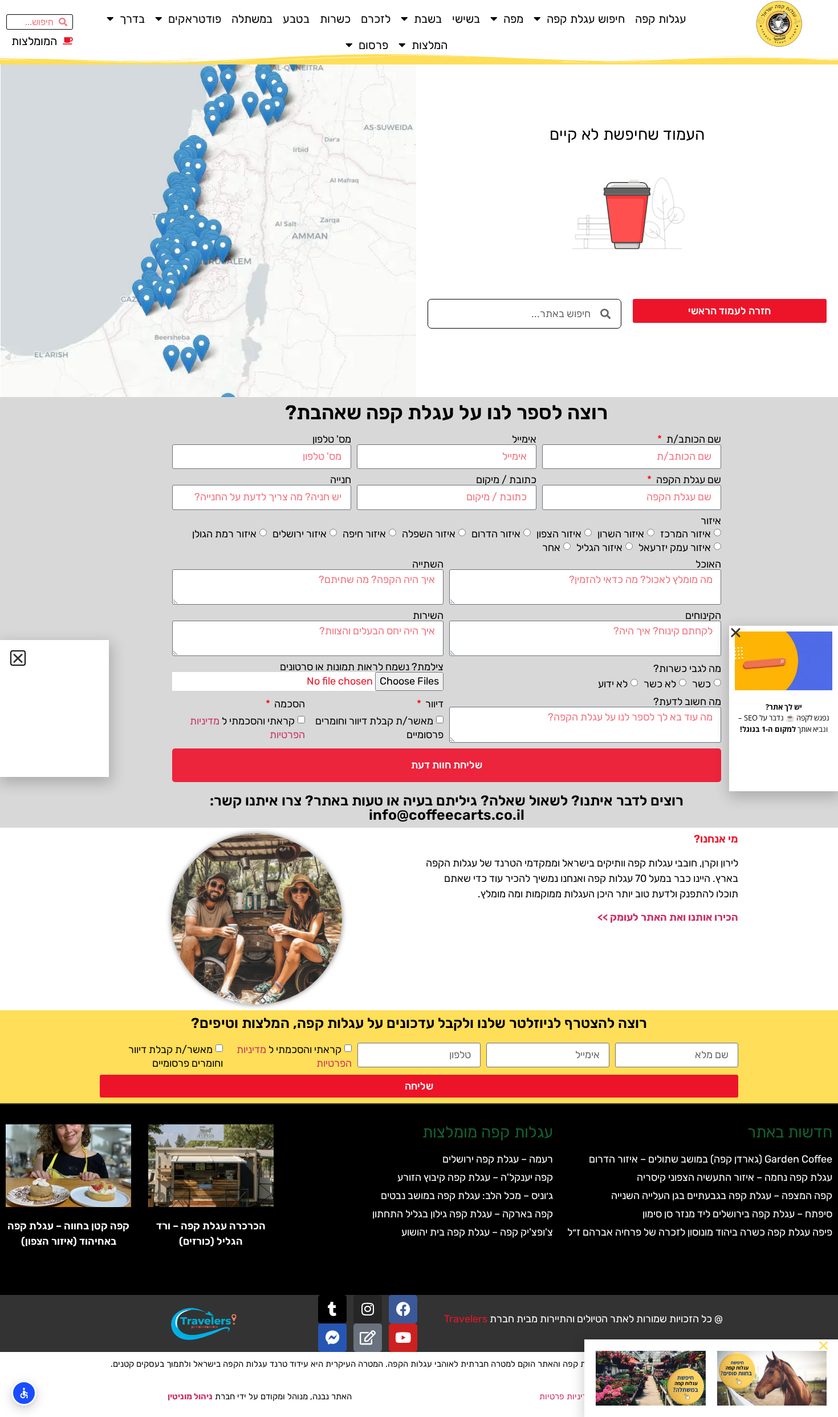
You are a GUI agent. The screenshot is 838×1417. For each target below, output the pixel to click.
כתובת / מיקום (506, 480)
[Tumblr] (332, 1309)
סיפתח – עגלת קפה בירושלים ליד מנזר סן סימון (737, 1214)
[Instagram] (367, 1309)
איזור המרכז (685, 533)
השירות (428, 615)
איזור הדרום (495, 533)
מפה (513, 19)
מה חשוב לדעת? (687, 702)
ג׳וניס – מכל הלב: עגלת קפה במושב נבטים (467, 1195)
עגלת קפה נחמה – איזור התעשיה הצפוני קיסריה (734, 1177)
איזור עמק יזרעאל (674, 547)
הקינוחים (703, 615)
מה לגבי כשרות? (687, 668)
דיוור (433, 704)
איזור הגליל (599, 547)
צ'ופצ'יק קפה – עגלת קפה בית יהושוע (477, 1232)
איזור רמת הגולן (224, 533)
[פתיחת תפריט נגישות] (23, 1393)
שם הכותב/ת (692, 439)
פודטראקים (194, 19)
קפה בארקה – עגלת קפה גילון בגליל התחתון (462, 1214)
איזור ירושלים (299, 533)
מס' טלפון (331, 439)
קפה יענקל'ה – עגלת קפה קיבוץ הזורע (475, 1177)
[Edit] (367, 1337)
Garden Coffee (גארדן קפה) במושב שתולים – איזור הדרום (710, 1159)
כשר (701, 684)
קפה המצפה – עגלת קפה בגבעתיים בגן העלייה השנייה (721, 1195)
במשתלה (251, 19)
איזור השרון (620, 533)
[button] (823, 1345)
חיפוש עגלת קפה (586, 19)
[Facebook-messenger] (332, 1337)
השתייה (428, 564)
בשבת (428, 19)
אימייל (524, 439)
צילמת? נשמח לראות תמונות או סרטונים (362, 667)
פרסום (373, 45)
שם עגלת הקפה (687, 480)
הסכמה (288, 704)
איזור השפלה (428, 533)
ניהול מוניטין (190, 1396)
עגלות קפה (660, 19)
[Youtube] (403, 1337)
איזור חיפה (364, 533)
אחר (551, 547)
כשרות (335, 19)
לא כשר (660, 684)
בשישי (466, 19)
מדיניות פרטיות (565, 1396)
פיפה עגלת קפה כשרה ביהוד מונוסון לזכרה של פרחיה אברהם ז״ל (699, 1232)
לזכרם (375, 19)
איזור (711, 521)
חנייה (340, 480)
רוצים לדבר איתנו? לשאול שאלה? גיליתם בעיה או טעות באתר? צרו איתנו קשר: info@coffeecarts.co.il (447, 807)
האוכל (708, 564)
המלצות (430, 45)
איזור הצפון (558, 533)
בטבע (296, 19)
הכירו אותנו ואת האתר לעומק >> (667, 917)
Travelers (465, 1319)
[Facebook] (403, 1309)
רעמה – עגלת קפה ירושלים (497, 1159)
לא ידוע (613, 684)
